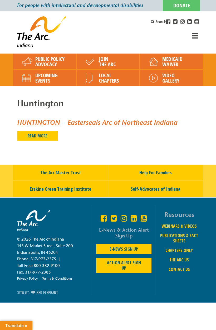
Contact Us (179, 269)
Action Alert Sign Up (124, 265)
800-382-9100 (47, 265)
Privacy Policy (27, 278)
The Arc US (179, 260)
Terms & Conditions (57, 278)
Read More (37, 136)
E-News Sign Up (124, 249)
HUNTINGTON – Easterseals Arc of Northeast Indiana (97, 122)
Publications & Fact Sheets (179, 238)
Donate (181, 5)
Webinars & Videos (179, 226)
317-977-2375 (43, 259)
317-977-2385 (38, 272)
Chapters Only (179, 250)
